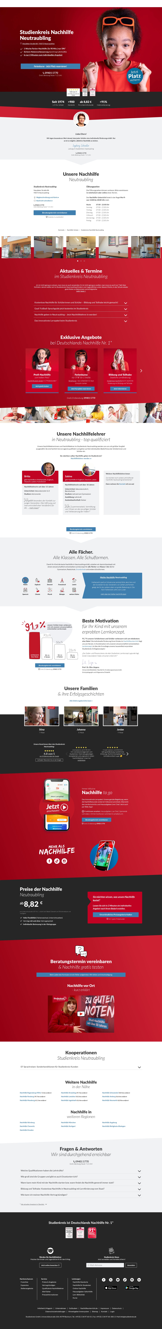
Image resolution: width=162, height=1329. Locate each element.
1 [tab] (78, 261)
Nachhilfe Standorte (80, 1282)
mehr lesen (34, 508)
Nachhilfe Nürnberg (27, 1122)
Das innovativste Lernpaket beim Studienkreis (55, 320)
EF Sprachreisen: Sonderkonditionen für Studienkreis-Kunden (49, 1066)
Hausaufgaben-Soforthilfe (82, 1291)
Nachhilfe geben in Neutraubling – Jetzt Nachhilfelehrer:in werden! (65, 314)
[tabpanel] (16, 247)
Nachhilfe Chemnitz (27, 1126)
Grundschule (81, 569)
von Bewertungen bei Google (49, 756)
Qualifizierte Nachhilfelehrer (53, 1288)
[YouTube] (118, 1280)
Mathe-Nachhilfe (107, 577)
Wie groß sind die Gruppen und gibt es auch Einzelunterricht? (49, 1176)
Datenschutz (117, 1308)
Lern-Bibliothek (79, 1295)
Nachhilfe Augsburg (109, 1122)
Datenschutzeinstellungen (55, 1311)
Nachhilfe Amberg (109, 1096)
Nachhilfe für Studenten (82, 1285)
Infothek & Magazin (44, 1308)
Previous (21, 370)
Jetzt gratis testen (42, 386)
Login (112, 1311)
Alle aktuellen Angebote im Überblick (33, 1204)
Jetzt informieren (120, 389)
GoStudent (73, 1308)
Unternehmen (60, 1308)
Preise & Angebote (49, 1282)
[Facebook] (103, 1280)
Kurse (75, 1298)
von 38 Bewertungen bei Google (73, 94)
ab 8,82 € (85, 102)
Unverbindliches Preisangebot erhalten (116, 914)
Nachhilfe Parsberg (27, 1096)
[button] (16, 247)
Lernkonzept (87, 646)
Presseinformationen (50, 1295)
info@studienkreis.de (128, 1317)
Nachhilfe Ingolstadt (68, 1100)
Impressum (105, 1308)
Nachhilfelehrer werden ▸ (81, 458)
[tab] (25, 581)
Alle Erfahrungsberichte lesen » (81, 701)
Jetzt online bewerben (49, 1265)
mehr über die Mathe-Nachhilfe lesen (113, 594)
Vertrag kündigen (48, 1285)
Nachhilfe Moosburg (27, 1100)
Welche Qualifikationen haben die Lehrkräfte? (42, 1170)
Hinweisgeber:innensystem (78, 1311)
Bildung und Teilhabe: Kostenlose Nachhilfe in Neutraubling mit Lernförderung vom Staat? (62, 1188)
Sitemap (95, 1311)
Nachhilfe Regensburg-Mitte (30, 1093)
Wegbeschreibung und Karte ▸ (47, 197)
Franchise (24, 1282)
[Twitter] (111, 1280)
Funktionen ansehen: (93, 811)
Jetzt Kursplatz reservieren (81, 389)
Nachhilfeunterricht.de (89, 1308)
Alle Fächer (46, 1291)
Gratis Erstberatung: (81, 398)
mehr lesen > (81, 291)
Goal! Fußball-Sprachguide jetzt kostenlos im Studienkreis (61, 308)
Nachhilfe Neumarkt (110, 1100)
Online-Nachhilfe (79, 1288)
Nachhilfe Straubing (68, 1093)
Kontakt (122, 484)
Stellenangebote (27, 1288)
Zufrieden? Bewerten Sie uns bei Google (49, 760)
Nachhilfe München (68, 1122)
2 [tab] (81, 261)
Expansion (25, 1285)
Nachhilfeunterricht (131, 641)
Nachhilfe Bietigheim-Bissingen (113, 1126)
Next (141, 370)
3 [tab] (84, 261)
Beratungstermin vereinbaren (54, 213)
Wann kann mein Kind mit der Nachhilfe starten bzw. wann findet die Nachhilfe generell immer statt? (67, 1182)
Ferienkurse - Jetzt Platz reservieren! (50, 66)
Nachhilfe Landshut (68, 1096)
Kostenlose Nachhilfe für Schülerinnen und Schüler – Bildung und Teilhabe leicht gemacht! (76, 302)
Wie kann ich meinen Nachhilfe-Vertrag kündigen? (44, 1194)
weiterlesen (81, 760)
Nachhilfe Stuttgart (68, 1126)
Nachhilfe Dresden (27, 1130)
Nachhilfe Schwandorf (110, 1093)
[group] (42, 370)
